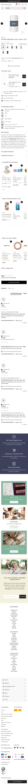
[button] (14, 42)
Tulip (14, 624)
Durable (3, 37)
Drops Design (14, 664)
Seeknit (14, 669)
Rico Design (14, 639)
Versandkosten (4, 729)
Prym (14, 656)
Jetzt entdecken (14, 502)
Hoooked (14, 633)
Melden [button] (17, 320)
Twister (14, 636)
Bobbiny (14, 611)
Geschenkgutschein (5, 762)
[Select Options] (24, 76)
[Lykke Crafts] (14, 489)
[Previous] (2, 23)
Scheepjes (13, 647)
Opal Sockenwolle (14, 643)
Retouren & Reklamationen (7, 733)
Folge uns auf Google (6, 722)
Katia (14, 666)
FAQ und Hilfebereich (6, 735)
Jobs (2, 712)
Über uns (3, 710)
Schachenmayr (14, 615)
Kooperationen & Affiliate (6, 714)
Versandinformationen (7, 151)
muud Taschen (14, 619)
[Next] (26, 23)
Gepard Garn (14, 649)
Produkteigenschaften (7, 106)
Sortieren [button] (3, 288)
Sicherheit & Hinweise (7, 155)
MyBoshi (14, 646)
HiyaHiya (14, 628)
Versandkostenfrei (16, 58)
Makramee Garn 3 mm (14, 138)
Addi (14, 659)
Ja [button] (14, 320)
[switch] (3, 773)
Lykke (14, 663)
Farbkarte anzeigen (23, 43)
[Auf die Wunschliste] (11, 165)
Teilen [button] (21, 320)
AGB (2, 720)
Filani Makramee (14, 631)
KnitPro (14, 621)
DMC (14, 618)
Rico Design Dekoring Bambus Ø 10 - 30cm (14, 75)
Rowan (14, 635)
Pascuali (14, 667)
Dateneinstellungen (5, 739)
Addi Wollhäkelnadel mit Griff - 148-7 (15, 83)
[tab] (16, 294)
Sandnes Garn (14, 610)
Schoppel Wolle (14, 644)
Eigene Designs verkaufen (7, 716)
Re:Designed (14, 671)
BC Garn (14, 626)
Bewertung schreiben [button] (14, 282)
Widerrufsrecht (4, 741)
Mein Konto (3, 724)
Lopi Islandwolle (14, 654)
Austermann (14, 638)
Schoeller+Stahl (14, 653)
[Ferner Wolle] (14, 538)
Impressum (3, 718)
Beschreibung (5, 132)
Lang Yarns (14, 616)
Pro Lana (14, 623)
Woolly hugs (14, 658)
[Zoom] (22, 32)
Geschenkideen (4, 764)
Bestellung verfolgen (6, 731)
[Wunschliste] (22, 4)
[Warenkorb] (26, 5)
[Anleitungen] (14, 513)
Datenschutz (4, 737)
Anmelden (22, 596)
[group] (14, 276)
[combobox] (16, 8)
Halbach (14, 641)
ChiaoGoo (14, 661)
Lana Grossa (14, 613)
